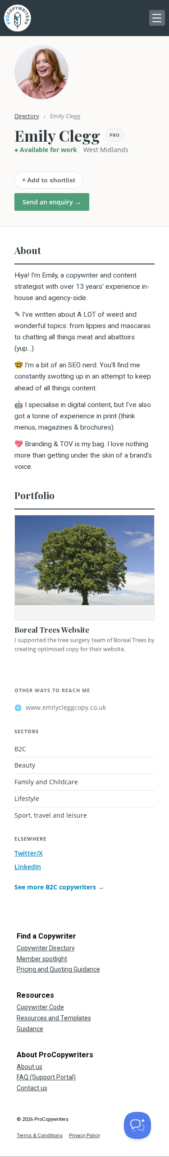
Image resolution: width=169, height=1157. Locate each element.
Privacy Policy (84, 1135)
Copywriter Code (40, 1007)
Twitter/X (28, 853)
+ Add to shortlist (48, 180)
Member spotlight (42, 959)
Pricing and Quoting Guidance (58, 969)
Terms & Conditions (40, 1135)
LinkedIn (27, 866)
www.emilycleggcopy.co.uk (60, 707)
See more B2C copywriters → (59, 887)
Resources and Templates (54, 1018)
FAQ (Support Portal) (46, 1077)
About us (29, 1066)
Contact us (32, 1088)
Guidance (30, 1028)
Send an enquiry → (52, 202)
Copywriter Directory (46, 948)
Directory (26, 116)
